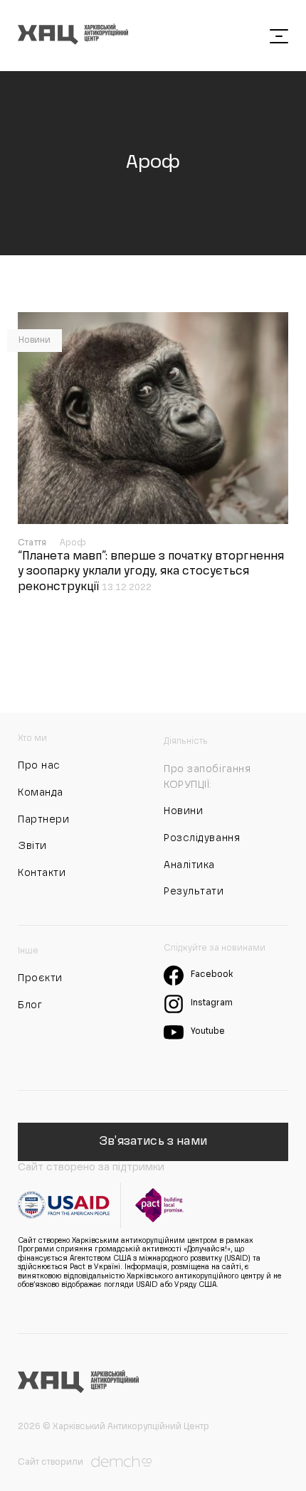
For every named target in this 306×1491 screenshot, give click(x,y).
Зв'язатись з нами (153, 1142)
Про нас (39, 766)
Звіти (32, 846)
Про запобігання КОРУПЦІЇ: (207, 777)
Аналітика (189, 865)
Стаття (33, 543)
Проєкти (40, 978)
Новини (35, 340)
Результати (194, 892)
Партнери (43, 820)
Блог (30, 1005)
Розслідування (202, 838)
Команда (40, 793)
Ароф (73, 543)
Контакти (41, 873)
